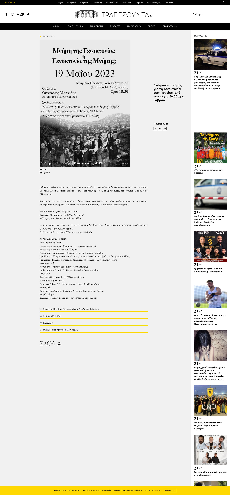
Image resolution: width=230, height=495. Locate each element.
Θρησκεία (84, 3)
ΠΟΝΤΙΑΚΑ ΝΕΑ (75, 26)
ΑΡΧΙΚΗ (56, 26)
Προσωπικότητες (153, 3)
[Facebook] (6, 14)
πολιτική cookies (154, 490)
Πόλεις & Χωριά (112, 3)
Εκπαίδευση (97, 3)
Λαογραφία (71, 3)
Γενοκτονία (169, 3)
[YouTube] (20, 14)
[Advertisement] (210, 111)
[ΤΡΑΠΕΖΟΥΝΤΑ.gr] (115, 14)
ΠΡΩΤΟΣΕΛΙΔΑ (170, 26)
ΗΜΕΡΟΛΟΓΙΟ (134, 26)
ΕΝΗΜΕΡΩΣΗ (96, 26)
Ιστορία (60, 3)
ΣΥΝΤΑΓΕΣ (115, 26)
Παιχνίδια (139, 3)
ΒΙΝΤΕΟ (151, 26)
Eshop (197, 14)
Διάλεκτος (127, 3)
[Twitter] (28, 14)
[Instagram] (12, 14)
